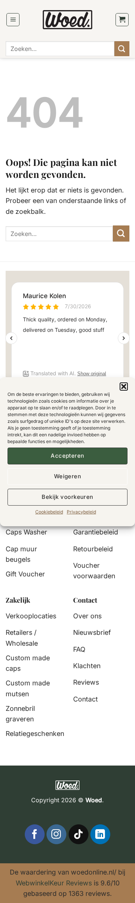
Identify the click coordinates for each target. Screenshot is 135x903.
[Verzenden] (121, 48)
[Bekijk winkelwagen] (122, 20)
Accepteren (67, 455)
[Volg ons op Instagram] (56, 834)
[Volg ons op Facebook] (35, 834)
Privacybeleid (81, 511)
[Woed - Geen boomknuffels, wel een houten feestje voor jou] (68, 19)
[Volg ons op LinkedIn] (100, 834)
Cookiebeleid (49, 511)
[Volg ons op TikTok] (78, 834)
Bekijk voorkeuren (67, 496)
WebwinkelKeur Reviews (54, 883)
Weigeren (67, 476)
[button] (124, 386)
